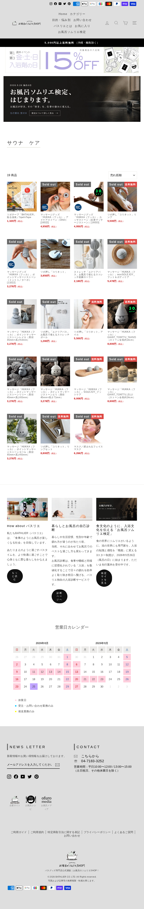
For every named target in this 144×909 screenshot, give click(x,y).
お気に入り (82, 25)
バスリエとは (63, 25)
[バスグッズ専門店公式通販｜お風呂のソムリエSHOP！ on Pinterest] (36, 776)
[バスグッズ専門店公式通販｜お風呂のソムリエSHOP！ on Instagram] (9, 776)
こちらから (88, 756)
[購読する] (57, 765)
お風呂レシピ (30, 807)
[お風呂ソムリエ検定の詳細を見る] (72, 99)
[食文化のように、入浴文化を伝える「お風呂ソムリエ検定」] (116, 509)
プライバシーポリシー (97, 832)
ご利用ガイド (19, 832)
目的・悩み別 (61, 19)
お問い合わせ (82, 19)
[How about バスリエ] (27, 509)
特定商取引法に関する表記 (64, 832)
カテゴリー (77, 13)
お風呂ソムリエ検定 (72, 31)
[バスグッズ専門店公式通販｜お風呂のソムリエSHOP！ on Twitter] (30, 776)
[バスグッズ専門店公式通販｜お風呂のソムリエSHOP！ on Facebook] (16, 776)
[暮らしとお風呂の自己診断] (72, 509)
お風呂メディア (46, 807)
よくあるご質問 (123, 832)
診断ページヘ (60, 596)
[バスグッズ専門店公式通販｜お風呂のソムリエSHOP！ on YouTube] (23, 776)
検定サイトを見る (104, 578)
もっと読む (15, 576)
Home (63, 13)
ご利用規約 (37, 832)
